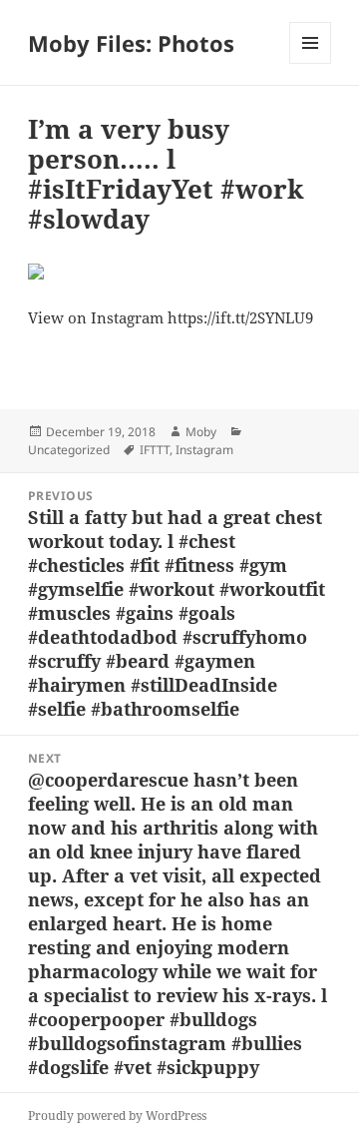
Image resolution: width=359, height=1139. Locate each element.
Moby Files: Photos (131, 43)
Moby (200, 431)
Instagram (204, 449)
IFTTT (155, 449)
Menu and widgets (310, 63)
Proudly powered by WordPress (117, 1115)
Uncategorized (69, 449)
